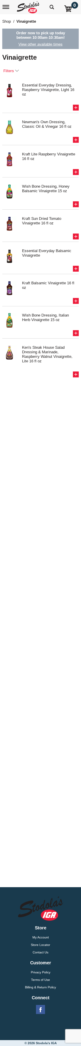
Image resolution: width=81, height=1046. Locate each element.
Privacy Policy (40, 972)
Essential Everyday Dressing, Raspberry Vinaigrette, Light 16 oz (48, 89)
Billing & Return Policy (40, 987)
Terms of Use (40, 980)
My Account (40, 937)
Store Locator (40, 945)
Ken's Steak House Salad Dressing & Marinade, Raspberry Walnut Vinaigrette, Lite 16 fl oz (47, 354)
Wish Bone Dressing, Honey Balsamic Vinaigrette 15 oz (46, 188)
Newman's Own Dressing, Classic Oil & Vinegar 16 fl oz (47, 124)
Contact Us (40, 952)
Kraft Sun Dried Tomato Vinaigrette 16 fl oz (41, 220)
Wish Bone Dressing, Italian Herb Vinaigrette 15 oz (45, 317)
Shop (6, 21)
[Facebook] (40, 1009)
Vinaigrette (26, 21)
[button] (76, 107)
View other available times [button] (40, 44)
